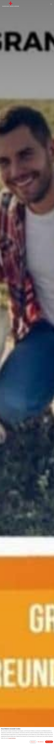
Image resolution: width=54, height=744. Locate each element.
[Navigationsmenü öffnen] (51, 4)
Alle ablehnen (41, 741)
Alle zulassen (49, 741)
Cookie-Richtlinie (12, 738)
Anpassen (33, 741)
